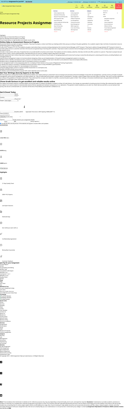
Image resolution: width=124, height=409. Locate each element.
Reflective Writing (108, 26)
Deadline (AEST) (18, 112)
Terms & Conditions (5, 321)
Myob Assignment (75, 16)
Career (104, 16)
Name (16, 94)
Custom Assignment (5, 332)
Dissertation (3, 326)
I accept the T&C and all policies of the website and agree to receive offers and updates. (25, 123)
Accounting (90, 24)
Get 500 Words (5, 408)
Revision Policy (4, 319)
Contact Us (105, 10)
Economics (90, 18)
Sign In (120, 2)
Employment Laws (5, 354)
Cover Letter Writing (75, 28)
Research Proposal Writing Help (60, 16)
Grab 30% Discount (7, 292)
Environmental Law (108, 24)
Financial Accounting (75, 22)
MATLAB (89, 29)
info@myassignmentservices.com (108, 2)
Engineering (90, 20)
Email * (17, 96)
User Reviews (3, 310)
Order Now (14, 293)
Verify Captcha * (35, 121)
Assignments (3, 324)
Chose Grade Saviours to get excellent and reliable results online (17, 40)
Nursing (89, 13)
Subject (2, 100)
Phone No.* (18, 99)
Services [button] (82, 7)
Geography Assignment (109, 18)
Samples (2, 305)
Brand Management (75, 24)
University (97, 7)
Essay (1, 327)
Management (90, 16)
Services (2, 304)
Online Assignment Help (59, 13)
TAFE (1, 329)
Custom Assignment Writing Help (61, 22)
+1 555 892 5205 (77, 2)
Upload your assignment (5, 115)
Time (1, 113)
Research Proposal (5, 330)
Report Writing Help (58, 26)
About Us (105, 12)
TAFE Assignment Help (59, 18)
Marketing (90, 22)
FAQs (104, 14)
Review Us (3, 315)
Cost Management (75, 20)
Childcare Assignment (75, 18)
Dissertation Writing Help (59, 14)
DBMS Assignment (75, 26)
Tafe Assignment (74, 29)
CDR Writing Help (57, 24)
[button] (112, 6)
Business (89, 28)
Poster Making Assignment (110, 28)
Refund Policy (3, 318)
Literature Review (57, 28)
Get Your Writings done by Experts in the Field (12, 38)
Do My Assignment (75, 13)
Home (1, 302)
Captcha (2, 119)
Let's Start (2, 283)
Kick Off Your (16, 1)
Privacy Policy (3, 316)
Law (88, 14)
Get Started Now (4, 125)
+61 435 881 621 (92, 2)
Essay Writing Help (58, 20)
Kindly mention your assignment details (24, 120)
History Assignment (108, 22)
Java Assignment (74, 14)
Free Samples (89, 7)
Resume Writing (57, 29)
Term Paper (106, 20)
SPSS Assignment (108, 29)
